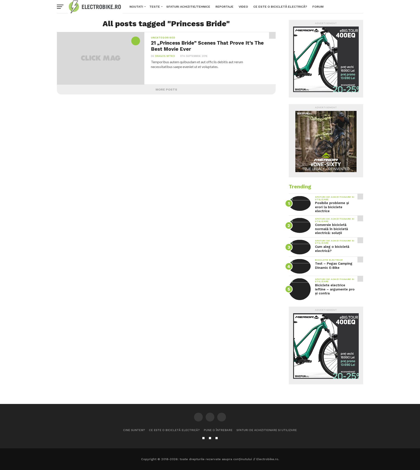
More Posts (166, 89)
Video (243, 6)
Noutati (136, 6)
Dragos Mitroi (165, 56)
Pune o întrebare (218, 430)
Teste (154, 6)
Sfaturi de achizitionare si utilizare (266, 430)
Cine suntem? (134, 430)
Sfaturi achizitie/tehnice (188, 6)
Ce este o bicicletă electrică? (280, 6)
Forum (318, 6)
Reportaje (224, 6)
